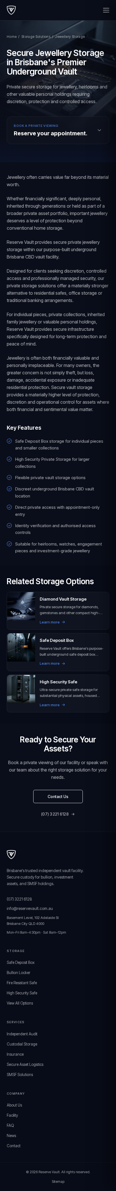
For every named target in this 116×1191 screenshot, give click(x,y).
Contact (14, 1146)
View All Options (20, 1003)
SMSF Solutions (20, 1074)
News (11, 1135)
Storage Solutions (35, 36)
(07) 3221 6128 (55, 814)
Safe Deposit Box (21, 962)
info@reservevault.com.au (30, 908)
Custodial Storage (22, 1044)
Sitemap (58, 1181)
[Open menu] (106, 10)
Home (12, 36)
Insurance (15, 1054)
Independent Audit (22, 1034)
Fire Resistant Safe (22, 983)
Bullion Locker (18, 972)
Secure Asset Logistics (25, 1064)
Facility (12, 1115)
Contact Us (58, 796)
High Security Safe (22, 993)
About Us (14, 1105)
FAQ (10, 1125)
